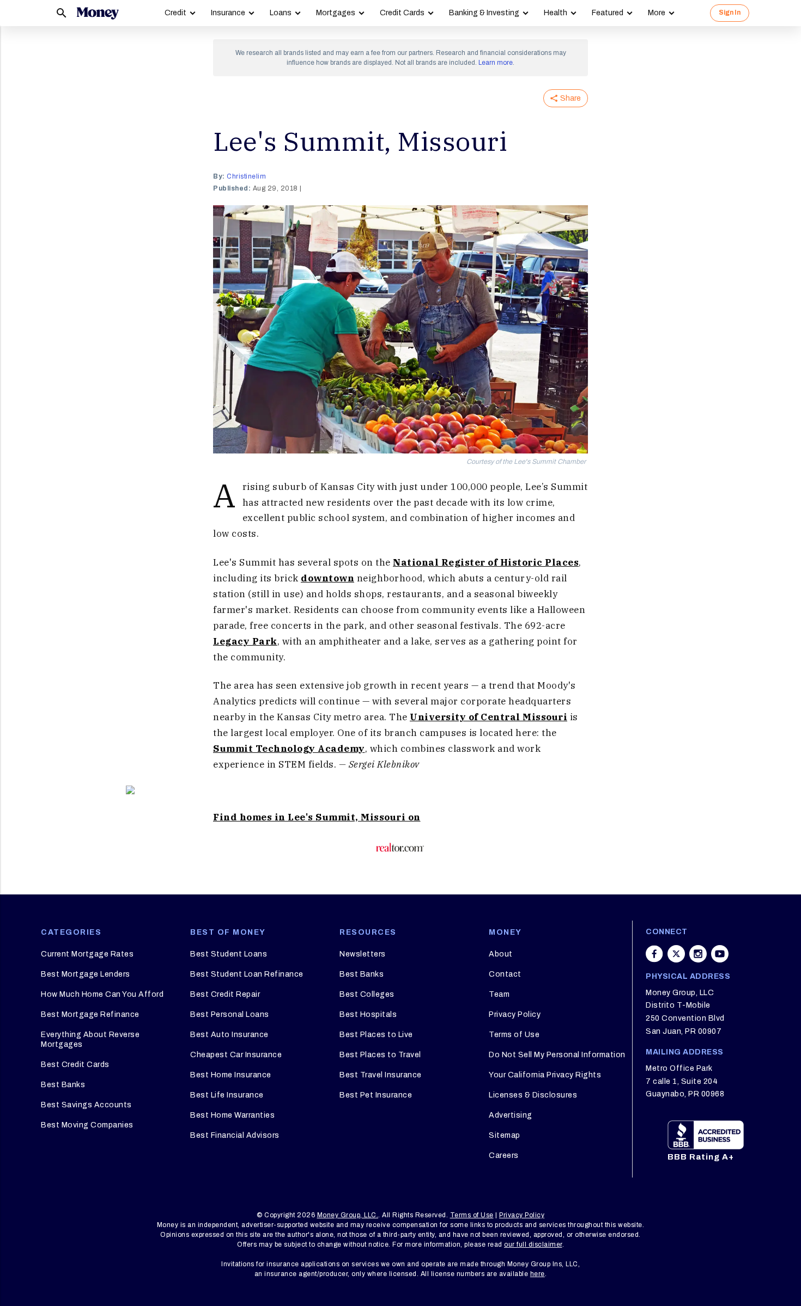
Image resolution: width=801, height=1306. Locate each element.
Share (570, 98)
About (501, 954)
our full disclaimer (533, 1244)
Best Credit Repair (225, 994)
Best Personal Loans (229, 1014)
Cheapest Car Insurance (236, 1055)
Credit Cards (402, 13)
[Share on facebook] (654, 953)
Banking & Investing (484, 13)
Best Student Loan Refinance (247, 974)
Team (499, 994)
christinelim (246, 176)
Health (555, 13)
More (656, 13)
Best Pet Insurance (375, 1095)
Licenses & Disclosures (533, 1095)
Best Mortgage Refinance (90, 1014)
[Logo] (97, 13)
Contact (505, 974)
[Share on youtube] (720, 953)
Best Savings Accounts (86, 1105)
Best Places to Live (376, 1035)
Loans (281, 13)
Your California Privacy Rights (545, 1075)
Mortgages (335, 13)
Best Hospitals (368, 1014)
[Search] (61, 13)
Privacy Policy (515, 1014)
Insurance (228, 13)
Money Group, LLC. (348, 1215)
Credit (175, 13)
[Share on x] (676, 953)
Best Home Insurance (230, 1075)
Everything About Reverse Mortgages (90, 1040)
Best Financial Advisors (235, 1135)
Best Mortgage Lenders (85, 974)
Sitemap (504, 1135)
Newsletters (362, 954)
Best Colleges (367, 994)
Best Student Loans (228, 954)
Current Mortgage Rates (87, 954)
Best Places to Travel (380, 1055)
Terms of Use (514, 1035)
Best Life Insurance (227, 1095)
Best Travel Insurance (380, 1075)
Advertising (510, 1115)
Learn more (495, 62)
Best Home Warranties (232, 1115)
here (537, 1274)
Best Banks (63, 1085)
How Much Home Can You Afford (102, 994)
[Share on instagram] (698, 953)
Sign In (730, 12)
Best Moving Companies (87, 1125)
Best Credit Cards (75, 1064)
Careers (504, 1155)
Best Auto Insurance (229, 1035)
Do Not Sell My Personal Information (557, 1055)
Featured (607, 13)
